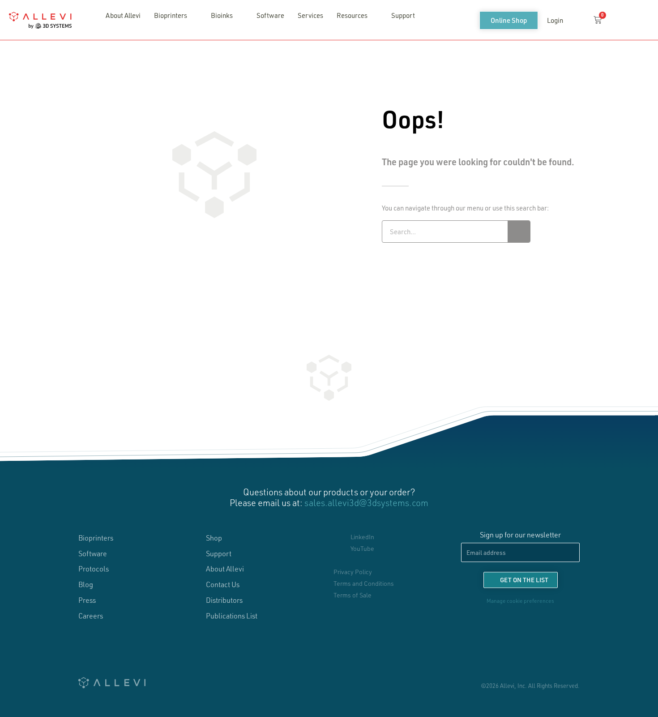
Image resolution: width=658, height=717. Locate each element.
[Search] (519, 231)
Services (310, 15)
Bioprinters (170, 15)
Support (403, 15)
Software (270, 15)
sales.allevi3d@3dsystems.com (366, 502)
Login (555, 20)
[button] (577, 20)
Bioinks (222, 15)
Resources (352, 15)
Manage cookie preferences (520, 600)
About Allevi (123, 15)
